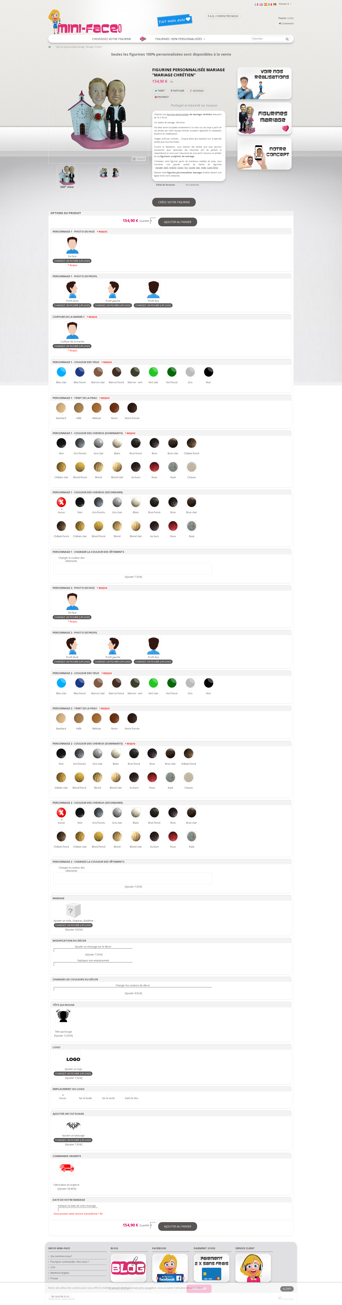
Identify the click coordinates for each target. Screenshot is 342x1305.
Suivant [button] (146, 112)
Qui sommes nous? (61, 1256)
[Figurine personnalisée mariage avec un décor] (67, 175)
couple (192, 167)
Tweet (161, 90)
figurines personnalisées (178, 114)
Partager (178, 90)
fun (186, 167)
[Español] (265, 4)
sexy (198, 167)
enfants (172, 167)
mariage (158, 167)
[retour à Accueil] (49, 47)
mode (203, 167)
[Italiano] (270, 4)
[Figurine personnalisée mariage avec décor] (116, 173)
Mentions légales (59, 1273)
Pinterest (163, 97)
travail (180, 167)
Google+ (198, 90)
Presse (54, 1278)
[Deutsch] (274, 4)
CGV (52, 1267)
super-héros (212, 167)
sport (166, 167)
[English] (261, 4)
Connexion (287, 23)
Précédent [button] (50, 112)
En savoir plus (60, 1296)
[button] (111, 39)
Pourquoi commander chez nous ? (69, 1261)
